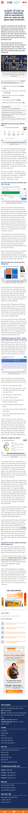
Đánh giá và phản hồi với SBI (8, 117)
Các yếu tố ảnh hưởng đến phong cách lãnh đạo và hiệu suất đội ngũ (15, 642)
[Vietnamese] (24, 2)
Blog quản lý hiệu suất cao (14, 9)
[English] (26, 2)
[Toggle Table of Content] (25, 107)
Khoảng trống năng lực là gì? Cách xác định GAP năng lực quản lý (15, 637)
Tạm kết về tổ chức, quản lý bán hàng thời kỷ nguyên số (13, 119)
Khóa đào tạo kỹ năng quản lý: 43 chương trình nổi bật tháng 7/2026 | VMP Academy (15, 633)
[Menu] (2, 2)
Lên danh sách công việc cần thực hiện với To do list (13, 110)
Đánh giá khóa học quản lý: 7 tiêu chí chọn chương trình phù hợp (15, 623)
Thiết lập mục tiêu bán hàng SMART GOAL (11, 108)
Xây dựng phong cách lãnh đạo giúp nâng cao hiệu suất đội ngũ (15, 628)
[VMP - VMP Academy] (14, 2)
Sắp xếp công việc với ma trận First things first (12, 112)
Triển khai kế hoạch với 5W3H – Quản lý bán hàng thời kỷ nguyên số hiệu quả (14, 114)
